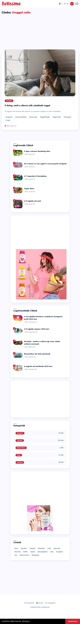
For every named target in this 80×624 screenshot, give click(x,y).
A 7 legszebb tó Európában (35, 176)
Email (41, 603)
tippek (32, 551)
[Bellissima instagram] (67, 3)
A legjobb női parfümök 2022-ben (38, 366)
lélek (49, 548)
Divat (19, 455)
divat (16, 548)
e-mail (8, 120)
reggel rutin (57, 117)
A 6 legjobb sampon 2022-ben (36, 329)
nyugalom (9, 117)
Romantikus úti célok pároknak (37, 354)
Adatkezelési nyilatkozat (40, 607)
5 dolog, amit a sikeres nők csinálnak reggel (27, 105)
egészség (57, 548)
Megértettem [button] (72, 621)
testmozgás (33, 117)
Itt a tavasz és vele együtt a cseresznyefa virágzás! (45, 164)
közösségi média (20, 117)
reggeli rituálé (45, 117)
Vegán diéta (29, 188)
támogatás (67, 117)
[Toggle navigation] (76, 4)
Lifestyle (9, 100)
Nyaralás (17, 551)
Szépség (19, 462)
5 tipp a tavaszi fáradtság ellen (37, 151)
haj (16, 555)
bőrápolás (41, 548)
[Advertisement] (40, 29)
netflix (25, 551)
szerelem (24, 548)
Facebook (30, 603)
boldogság (35, 555)
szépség (32, 548)
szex (51, 551)
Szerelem (20, 433)
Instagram (52, 603)
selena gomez (24, 555)
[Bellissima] (11, 3)
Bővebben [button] (26, 621)
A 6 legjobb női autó (32, 201)
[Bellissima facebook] (64, 3)
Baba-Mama (21, 448)
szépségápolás (42, 551)
